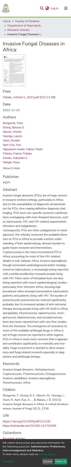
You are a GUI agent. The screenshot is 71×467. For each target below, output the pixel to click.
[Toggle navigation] (66, 8)
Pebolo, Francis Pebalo (17, 154)
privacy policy (47, 454)
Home (7, 21)
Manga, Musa (11, 162)
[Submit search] (42, 8)
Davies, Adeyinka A (15, 158)
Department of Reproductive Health (25, 26)
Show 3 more (11, 168)
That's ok (60, 461)
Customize (8, 461)
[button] (47, 8)
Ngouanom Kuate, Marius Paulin (23, 149)
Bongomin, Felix (13, 123)
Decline (47, 461)
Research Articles (18, 30)
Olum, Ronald (11, 140)
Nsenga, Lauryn (12, 136)
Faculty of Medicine (27, 21)
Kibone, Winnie (12, 132)
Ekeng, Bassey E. (14, 127)
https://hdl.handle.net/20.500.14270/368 (29, 426)
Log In (54, 8)
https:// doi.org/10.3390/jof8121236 (26, 421)
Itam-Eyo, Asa (12, 145)
